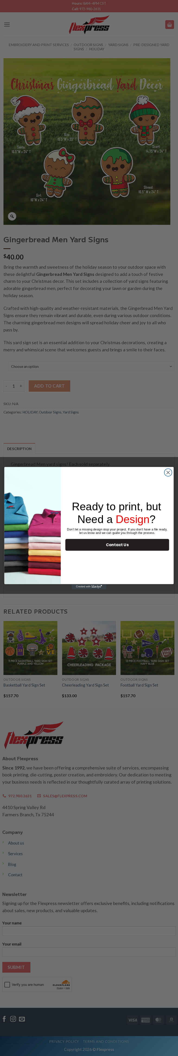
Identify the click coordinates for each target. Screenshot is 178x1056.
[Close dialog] (168, 472)
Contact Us (117, 544)
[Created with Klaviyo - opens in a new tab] (89, 586)
